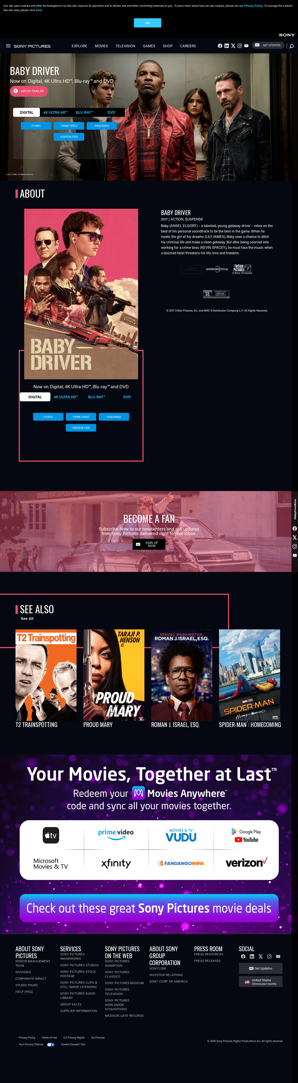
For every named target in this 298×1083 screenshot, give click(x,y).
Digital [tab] (26, 112)
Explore (79, 46)
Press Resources (208, 954)
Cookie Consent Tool (73, 1044)
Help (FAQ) (24, 992)
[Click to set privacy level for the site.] (52, 1044)
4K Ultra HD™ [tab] (55, 112)
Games (149, 46)
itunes (36, 125)
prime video (69, 125)
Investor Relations (166, 975)
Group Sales (71, 1004)
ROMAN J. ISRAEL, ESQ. (175, 724)
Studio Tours (26, 985)
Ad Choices (97, 1037)
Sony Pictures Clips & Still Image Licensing (79, 984)
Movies (101, 46)
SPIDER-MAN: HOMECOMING (250, 724)
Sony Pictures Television (117, 991)
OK (148, 23)
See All (27, 618)
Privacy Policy (27, 1037)
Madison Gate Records (124, 1016)
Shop (168, 46)
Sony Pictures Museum (124, 983)
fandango (101, 125)
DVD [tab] (111, 112)
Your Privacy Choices (31, 1044)
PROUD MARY (98, 724)
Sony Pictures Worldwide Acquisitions (117, 1004)
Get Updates (271, 45)
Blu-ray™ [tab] (84, 112)
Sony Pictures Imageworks (72, 956)
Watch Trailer (32, 91)
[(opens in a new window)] (149, 820)
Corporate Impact (30, 978)
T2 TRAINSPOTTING (36, 724)
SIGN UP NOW (152, 544)
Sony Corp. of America (168, 981)
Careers (188, 46)
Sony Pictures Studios (79, 965)
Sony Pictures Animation (117, 963)
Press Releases (207, 961)
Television (125, 46)
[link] (287, 34)
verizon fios (69, 136)
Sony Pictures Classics (117, 974)
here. (39, 10)
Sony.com (157, 968)
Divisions (23, 972)
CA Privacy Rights (74, 1037)
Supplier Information (78, 1011)
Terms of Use (49, 1037)
